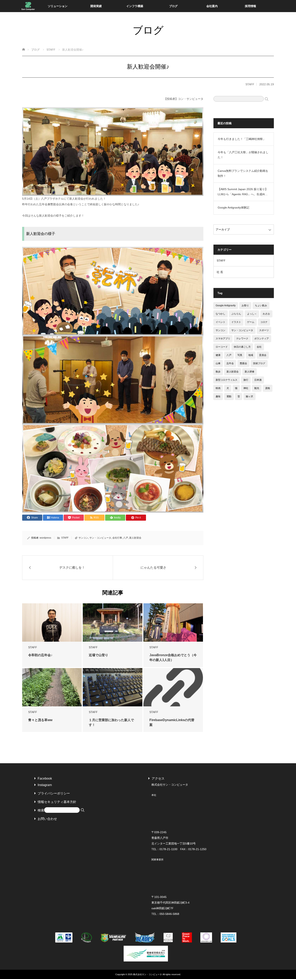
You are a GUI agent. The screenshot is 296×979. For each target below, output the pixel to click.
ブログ (173, 6)
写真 (239, 355)
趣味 (218, 396)
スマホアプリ (223, 338)
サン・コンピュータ (100, 537)
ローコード (222, 346)
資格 (267, 388)
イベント (220, 322)
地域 (250, 355)
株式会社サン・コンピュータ (147, 974)
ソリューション (57, 6)
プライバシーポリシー (54, 793)
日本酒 (258, 379)
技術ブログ (259, 363)
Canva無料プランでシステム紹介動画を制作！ (243, 173)
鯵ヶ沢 (249, 396)
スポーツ (264, 330)
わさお (266, 313)
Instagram (45, 785)
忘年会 (230, 363)
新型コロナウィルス (226, 379)
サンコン (83, 537)
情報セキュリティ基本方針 (57, 802)
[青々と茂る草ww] (52, 687)
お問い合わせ (47, 819)
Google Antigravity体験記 (233, 207)
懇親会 (243, 363)
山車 (218, 363)
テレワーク (242, 338)
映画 (218, 388)
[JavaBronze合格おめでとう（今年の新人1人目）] (173, 622)
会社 (259, 346)
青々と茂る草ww (40, 720)
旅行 (245, 379)
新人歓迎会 (135, 537)
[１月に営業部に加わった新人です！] (112, 687)
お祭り (245, 305)
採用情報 (250, 6)
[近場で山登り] (112, 622)
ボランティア (261, 338)
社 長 (220, 272)
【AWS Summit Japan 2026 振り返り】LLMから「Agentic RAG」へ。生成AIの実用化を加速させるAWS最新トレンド (243, 192)
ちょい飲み (261, 305)
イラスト (236, 322)
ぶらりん (236, 313)
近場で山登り (98, 655)
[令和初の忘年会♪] (52, 622)
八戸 (125, 537)
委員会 (262, 355)
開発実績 (96, 6)
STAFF (249, 84)
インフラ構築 (134, 6)
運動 (229, 396)
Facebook (45, 778)
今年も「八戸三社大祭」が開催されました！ (243, 155)
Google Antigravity (226, 305)
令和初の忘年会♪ (40, 655)
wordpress (45, 537)
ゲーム (250, 322)
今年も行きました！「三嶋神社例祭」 (242, 139)
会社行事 (117, 537)
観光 (256, 388)
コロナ (264, 322)
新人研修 (249, 371)
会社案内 (212, 6)
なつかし (220, 313)
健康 (218, 355)
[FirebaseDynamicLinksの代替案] (173, 691)
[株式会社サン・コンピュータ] (28, 6)
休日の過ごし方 (242, 346)
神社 (245, 388)
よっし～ (252, 313)
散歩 (218, 371)
